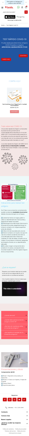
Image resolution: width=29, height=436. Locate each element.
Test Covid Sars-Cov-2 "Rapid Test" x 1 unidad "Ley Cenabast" (14, 105)
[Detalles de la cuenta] (22, 7)
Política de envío (21, 431)
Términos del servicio (10, 431)
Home (3, 25)
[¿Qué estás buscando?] (26, 12)
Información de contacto (15, 433)
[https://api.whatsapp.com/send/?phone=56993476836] (18, 7)
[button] (2, 7)
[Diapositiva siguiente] (26, 2)
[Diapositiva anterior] (3, 2)
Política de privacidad (20, 429)
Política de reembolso (8, 429)
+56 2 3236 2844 (19, 407)
